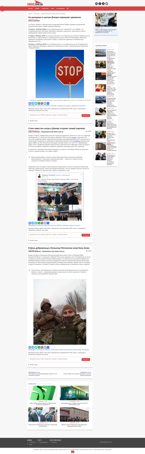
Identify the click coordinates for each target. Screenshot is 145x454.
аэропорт (65, 225)
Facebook (100, 3)
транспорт (82, 106)
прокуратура (62, 435)
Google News (106, 3)
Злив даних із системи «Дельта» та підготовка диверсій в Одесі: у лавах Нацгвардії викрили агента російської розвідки (111, 69)
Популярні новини (101, 45)
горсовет (54, 106)
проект (71, 225)
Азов (52, 350)
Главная (30, 13)
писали (73, 137)
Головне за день (41, 225)
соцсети (77, 225)
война (57, 350)
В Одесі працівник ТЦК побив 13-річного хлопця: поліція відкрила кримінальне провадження (111, 91)
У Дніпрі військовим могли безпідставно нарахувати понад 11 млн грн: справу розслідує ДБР (111, 79)
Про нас (30, 8)
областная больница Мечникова (70, 350)
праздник (75, 106)
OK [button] (72, 451)
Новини (37, 8)
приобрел (76, 141)
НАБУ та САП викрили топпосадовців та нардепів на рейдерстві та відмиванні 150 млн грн (105, 31)
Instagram (96, 3)
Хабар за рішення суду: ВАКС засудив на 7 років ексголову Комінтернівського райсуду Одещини (112, 114)
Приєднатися (86, 115)
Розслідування (60, 8)
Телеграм (103, 3)
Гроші (52, 8)
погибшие (85, 350)
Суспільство (45, 8)
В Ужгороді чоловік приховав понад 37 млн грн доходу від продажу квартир (112, 147)
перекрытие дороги (64, 106)
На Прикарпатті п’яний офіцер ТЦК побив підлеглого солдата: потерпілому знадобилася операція (111, 159)
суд (68, 435)
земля (55, 435)
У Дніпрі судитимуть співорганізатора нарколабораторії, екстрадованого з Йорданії (112, 125)
